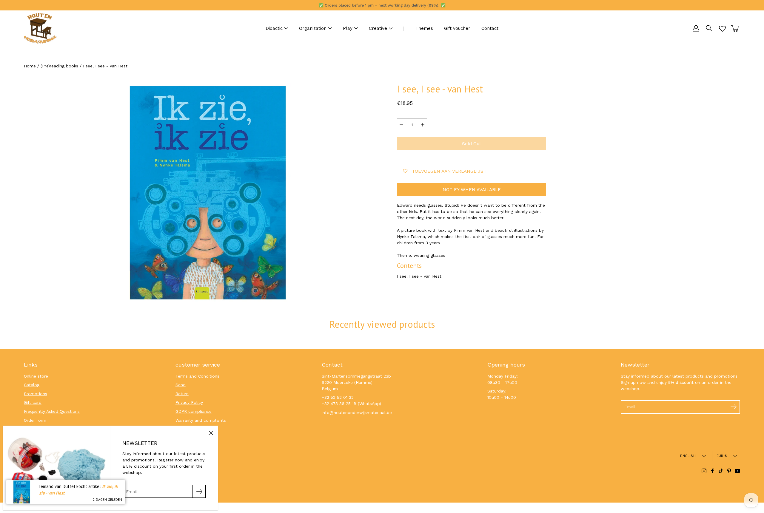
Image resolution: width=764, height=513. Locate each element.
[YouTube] (737, 471)
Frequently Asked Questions (52, 411)
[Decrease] (401, 124)
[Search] (709, 28)
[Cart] (735, 28)
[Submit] (733, 407)
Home (30, 66)
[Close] (211, 433)
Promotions (35, 393)
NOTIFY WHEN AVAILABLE (472, 189)
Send (180, 384)
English (688, 456)
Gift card (32, 402)
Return (182, 393)
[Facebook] (712, 471)
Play (347, 28)
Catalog (31, 384)
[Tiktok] (720, 471)
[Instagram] (704, 471)
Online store (36, 376)
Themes (424, 28)
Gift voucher (457, 28)
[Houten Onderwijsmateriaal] (40, 28)
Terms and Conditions (197, 376)
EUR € (722, 456)
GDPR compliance (193, 411)
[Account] (696, 28)
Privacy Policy (189, 402)
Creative (378, 28)
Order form (35, 420)
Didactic (274, 28)
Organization (312, 28)
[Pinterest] (729, 471)
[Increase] (422, 124)
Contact (489, 28)
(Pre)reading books (59, 66)
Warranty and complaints (200, 420)
